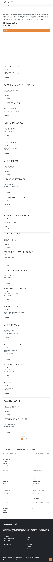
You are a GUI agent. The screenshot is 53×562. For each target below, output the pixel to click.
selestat (4, 483)
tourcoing (35, 486)
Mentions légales (11, 557)
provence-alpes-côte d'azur (41, 502)
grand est (6, 478)
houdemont (5, 481)
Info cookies (5, 557)
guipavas (5, 473)
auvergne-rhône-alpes (9, 453)
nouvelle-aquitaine (38, 490)
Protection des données (20, 557)
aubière (4, 457)
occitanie (5, 502)
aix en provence (36, 506)
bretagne (5, 470)
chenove (35, 457)
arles (34, 508)
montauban (5, 508)
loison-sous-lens (37, 481)
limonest (5, 463)
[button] (49, 2)
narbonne (5, 510)
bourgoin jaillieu (6, 459)
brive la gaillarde (37, 493)
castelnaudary (6, 506)
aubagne (35, 510)
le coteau (5, 461)
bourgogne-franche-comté (41, 453)
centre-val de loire (38, 470)
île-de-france (7, 490)
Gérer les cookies (29, 557)
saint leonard (36, 483)
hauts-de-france (38, 478)
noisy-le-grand (6, 493)
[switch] (10, 559)
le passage (35, 496)
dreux (34, 473)
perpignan (5, 512)
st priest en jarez (7, 465)
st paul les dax (36, 498)
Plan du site (36, 557)
